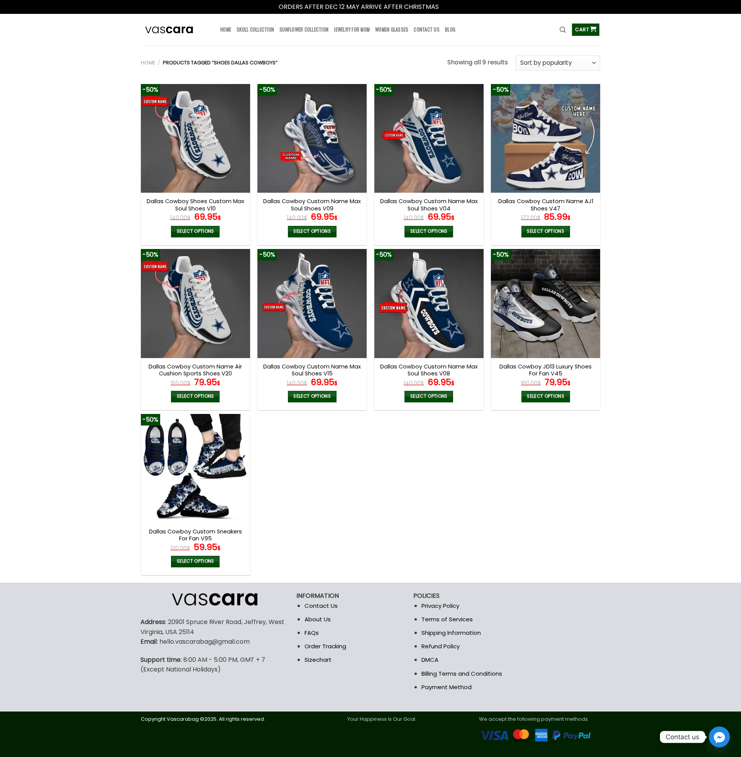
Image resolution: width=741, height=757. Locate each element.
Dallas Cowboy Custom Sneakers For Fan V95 (195, 535)
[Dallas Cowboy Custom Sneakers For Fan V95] (195, 468)
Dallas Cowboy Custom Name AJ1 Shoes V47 (545, 205)
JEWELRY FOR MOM (352, 29)
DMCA (429, 660)
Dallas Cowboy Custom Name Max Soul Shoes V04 (429, 205)
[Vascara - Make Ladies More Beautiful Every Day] (175, 30)
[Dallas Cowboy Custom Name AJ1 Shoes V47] (545, 138)
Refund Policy (440, 646)
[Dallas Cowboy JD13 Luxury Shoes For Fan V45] (545, 303)
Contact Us (321, 606)
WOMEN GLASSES (391, 29)
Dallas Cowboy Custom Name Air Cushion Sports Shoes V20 (195, 370)
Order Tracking (325, 646)
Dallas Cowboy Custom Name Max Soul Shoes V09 (312, 205)
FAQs (312, 633)
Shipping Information (451, 633)
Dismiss (451, 6)
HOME (225, 29)
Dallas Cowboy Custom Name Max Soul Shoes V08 (429, 370)
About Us (318, 619)
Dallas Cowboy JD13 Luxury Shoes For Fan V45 (545, 370)
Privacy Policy (440, 606)
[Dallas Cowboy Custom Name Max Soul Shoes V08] (429, 303)
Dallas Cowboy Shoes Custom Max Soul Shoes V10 (195, 205)
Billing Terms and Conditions (461, 674)
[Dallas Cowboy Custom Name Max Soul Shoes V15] (312, 303)
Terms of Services (447, 619)
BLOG (450, 29)
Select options (195, 231)
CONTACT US (427, 29)
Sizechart (318, 660)
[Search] (563, 29)
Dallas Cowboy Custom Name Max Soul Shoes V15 (312, 370)
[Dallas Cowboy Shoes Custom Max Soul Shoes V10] (195, 138)
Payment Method (446, 687)
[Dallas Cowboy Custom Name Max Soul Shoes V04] (429, 138)
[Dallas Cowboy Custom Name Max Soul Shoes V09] (312, 138)
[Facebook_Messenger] (719, 737)
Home (148, 62)
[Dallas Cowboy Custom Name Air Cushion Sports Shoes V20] (195, 303)
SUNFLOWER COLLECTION (303, 29)
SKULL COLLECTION (255, 29)
